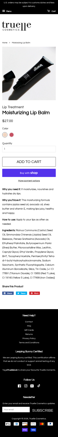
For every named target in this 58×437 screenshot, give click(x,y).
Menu (8, 11)
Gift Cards (29, 330)
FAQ (29, 326)
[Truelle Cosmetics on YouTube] (32, 387)
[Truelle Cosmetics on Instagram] (25, 387)
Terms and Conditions (29, 342)
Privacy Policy (29, 338)
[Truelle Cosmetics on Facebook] (19, 387)
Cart (53, 11)
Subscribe (42, 410)
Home (4, 43)
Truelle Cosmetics (37, 419)
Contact (29, 322)
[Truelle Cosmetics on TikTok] (38, 387)
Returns (29, 334)
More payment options (29, 181)
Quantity (7, 143)
